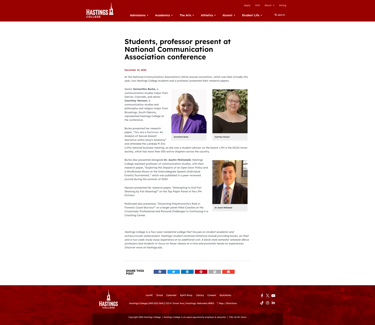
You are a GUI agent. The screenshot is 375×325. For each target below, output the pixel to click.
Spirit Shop (186, 295)
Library (200, 295)
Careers (211, 295)
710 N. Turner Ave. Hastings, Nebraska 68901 (190, 303)
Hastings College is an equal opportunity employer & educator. (195, 317)
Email (159, 295)
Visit (257, 5)
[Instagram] (267, 302)
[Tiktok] (262, 302)
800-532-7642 (156, 303)
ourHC (149, 295)
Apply (247, 5)
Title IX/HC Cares (238, 317)
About (268, 5)
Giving (282, 5)
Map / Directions (228, 303)
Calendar (171, 295)
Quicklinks (225, 295)
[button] (160, 272)
